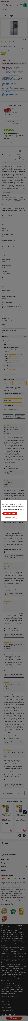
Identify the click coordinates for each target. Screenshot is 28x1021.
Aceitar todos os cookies (9, 513)
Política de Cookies (18, 509)
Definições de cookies (10, 517)
